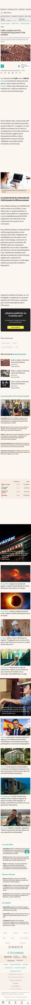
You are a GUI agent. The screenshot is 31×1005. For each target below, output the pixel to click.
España (3, 86)
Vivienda (28, 9)
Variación (16, 481)
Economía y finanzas (17, 16)
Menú (3, 1003)
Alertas (21, 1003)
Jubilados (22, 9)
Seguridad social (12, 9)
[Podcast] (11, 961)
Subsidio (7, 943)
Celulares (15, 933)
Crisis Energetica (24, 938)
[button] (27, 852)
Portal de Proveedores (20, 967)
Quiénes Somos (9, 967)
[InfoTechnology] (20, 960)
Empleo (26, 933)
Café (16, 347)
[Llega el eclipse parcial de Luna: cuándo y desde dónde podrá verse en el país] (15, 601)
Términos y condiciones (15, 980)
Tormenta (3, 9)
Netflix (5, 933)
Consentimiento (15, 986)
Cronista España (5, 23)
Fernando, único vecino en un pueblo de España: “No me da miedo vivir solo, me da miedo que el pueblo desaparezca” (15, 428)
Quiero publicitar (17, 327)
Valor (28, 481)
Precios (12, 938)
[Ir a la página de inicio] (2, 13)
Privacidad (15, 983)
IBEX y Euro (15, 23)
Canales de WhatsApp (15, 964)
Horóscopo (23, 943)
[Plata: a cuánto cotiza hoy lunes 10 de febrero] (5, 373)
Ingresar (28, 1003)
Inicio (15, 1003)
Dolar (9, 1003)
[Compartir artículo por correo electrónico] (16, 73)
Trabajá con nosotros (15, 971)
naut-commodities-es (7, 347)
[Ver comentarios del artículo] (20, 73)
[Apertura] (8, 957)
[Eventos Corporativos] (17, 957)
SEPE (4, 938)
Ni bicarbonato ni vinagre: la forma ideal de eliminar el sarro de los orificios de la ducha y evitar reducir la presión (15, 445)
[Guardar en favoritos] (2, 66)
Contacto (5, 964)
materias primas (25, 23)
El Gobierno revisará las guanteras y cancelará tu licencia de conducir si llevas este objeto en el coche (15, 452)
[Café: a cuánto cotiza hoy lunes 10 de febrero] (5, 362)
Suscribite (25, 964)
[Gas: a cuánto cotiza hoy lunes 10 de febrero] (5, 384)
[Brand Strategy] (24, 957)
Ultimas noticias (5, 16)
